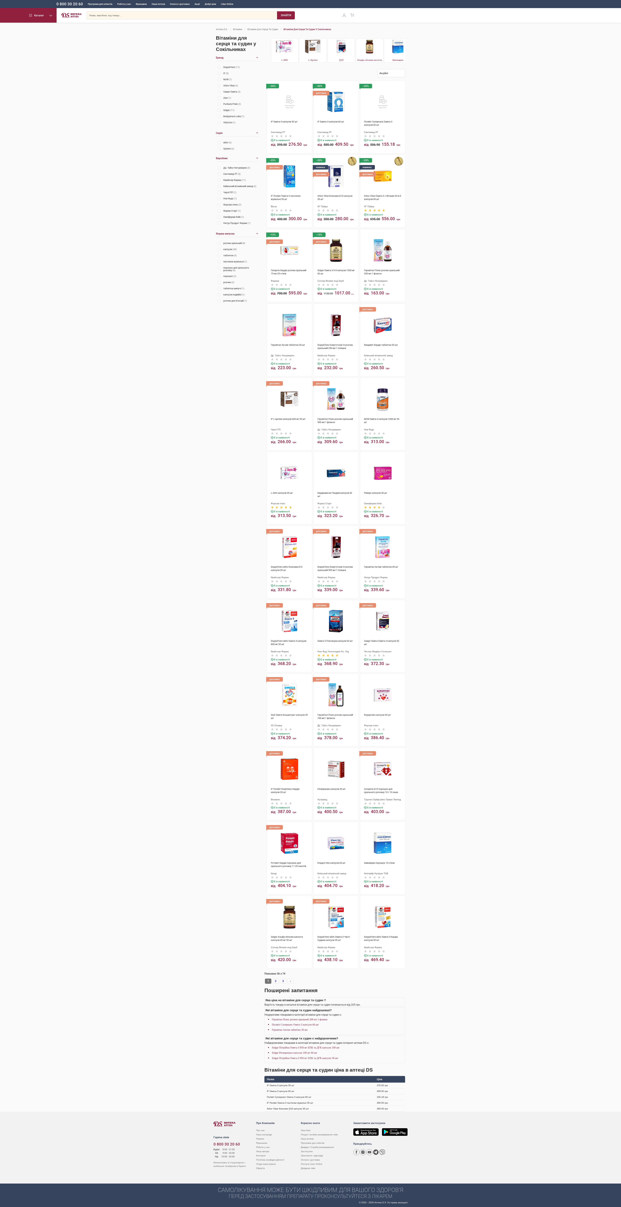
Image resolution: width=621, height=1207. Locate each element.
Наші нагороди (264, 1134)
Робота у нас (124, 4)
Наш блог (306, 1130)
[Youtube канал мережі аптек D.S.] (369, 1152)
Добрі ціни (210, 4)
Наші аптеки (158, 4)
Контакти (261, 1155)
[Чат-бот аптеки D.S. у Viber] (382, 1152)
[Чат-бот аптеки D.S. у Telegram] (376, 1152)
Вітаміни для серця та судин (262, 29)
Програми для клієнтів (100, 4)
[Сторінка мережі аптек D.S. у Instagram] (363, 1152)
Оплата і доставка (180, 4)
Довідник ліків (308, 1168)
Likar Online (227, 4)
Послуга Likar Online (311, 1164)
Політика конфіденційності (270, 1159)
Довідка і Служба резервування (317, 1147)
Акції (197, 4)
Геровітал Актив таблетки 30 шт (290, 1029)
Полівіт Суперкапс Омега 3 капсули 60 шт (295, 1024)
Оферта (260, 1168)
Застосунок (307, 1151)
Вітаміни (237, 29)
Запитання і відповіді (312, 1155)
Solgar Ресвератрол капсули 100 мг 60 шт (294, 1052)
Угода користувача (266, 1164)
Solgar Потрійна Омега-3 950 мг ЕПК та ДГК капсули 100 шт (305, 1047)
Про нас (260, 1130)
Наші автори (262, 1151)
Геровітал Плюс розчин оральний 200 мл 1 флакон (299, 1019)
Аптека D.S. (222, 29)
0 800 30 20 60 (69, 4)
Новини (260, 1138)
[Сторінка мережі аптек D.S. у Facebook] (356, 1152)
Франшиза (141, 4)
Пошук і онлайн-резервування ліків (319, 1134)
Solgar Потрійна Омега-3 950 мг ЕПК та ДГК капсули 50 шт (305, 1058)
